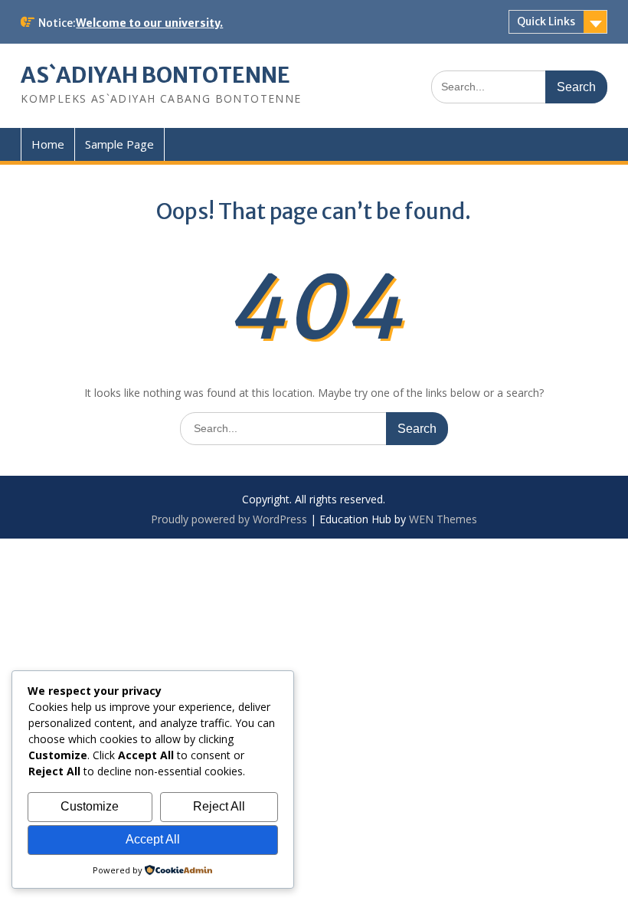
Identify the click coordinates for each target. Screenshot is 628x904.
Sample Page (119, 144)
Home (47, 144)
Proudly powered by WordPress (229, 519)
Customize (90, 806)
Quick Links (546, 21)
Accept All (153, 839)
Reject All (219, 806)
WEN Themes (443, 519)
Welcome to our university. (149, 23)
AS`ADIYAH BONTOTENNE (155, 75)
